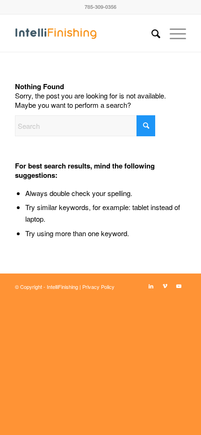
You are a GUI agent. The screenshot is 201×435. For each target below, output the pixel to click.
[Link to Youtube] (179, 286)
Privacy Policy (98, 286)
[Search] (151, 33)
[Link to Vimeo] (165, 286)
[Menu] (173, 33)
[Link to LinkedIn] (151, 286)
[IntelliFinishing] (83, 33)
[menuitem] (151, 33)
